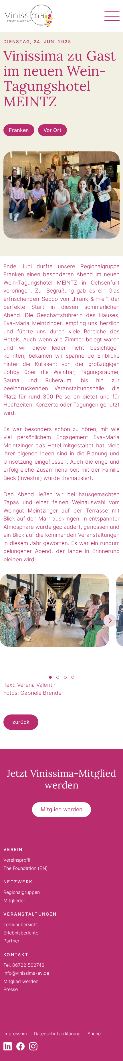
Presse (10, 989)
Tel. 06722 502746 (24, 965)
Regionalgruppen (21, 892)
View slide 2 (57, 677)
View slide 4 (72, 677)
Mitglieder (14, 900)
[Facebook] (20, 1047)
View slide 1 (50, 677)
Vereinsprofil (16, 860)
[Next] (110, 620)
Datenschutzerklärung (57, 1033)
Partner (11, 941)
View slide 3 (65, 677)
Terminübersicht (20, 924)
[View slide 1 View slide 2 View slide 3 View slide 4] (61, 620)
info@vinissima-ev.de (26, 973)
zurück (20, 722)
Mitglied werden (61, 809)
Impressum (15, 1033)
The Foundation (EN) (25, 868)
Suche (94, 1033)
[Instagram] (33, 1047)
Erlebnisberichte (20, 933)
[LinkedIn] (7, 1047)
